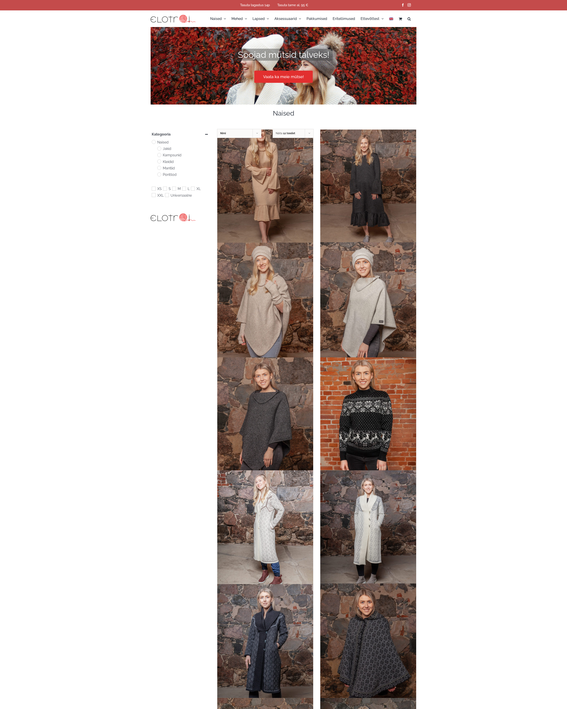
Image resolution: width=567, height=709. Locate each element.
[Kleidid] (159, 161)
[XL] (192, 188)
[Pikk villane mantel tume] (265, 644)
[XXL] (153, 195)
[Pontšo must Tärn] (368, 643)
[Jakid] (159, 148)
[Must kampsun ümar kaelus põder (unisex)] (368, 417)
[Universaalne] (167, 195)
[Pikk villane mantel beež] (265, 530)
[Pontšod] (159, 174)
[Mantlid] (159, 167)
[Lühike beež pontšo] (265, 302)
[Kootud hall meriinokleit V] (368, 189)
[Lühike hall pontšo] (368, 303)
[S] (165, 188)
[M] (174, 188)
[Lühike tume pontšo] (265, 417)
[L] (184, 188)
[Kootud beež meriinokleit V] (265, 189)
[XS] (153, 188)
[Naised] (153, 141)
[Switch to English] (391, 18)
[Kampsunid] (159, 155)
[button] (409, 18)
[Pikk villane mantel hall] (368, 530)
